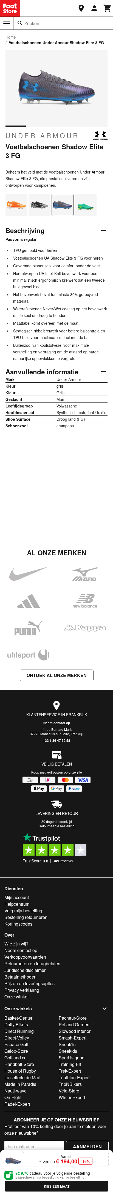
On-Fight (12, 1097)
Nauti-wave (15, 1091)
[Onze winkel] (81, 8)
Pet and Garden (74, 1024)
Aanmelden (87, 1146)
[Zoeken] (20, 23)
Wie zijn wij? (16, 943)
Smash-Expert (72, 1038)
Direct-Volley (16, 1038)
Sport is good (71, 1057)
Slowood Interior (75, 1031)
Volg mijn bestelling (23, 910)
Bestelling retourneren (25, 917)
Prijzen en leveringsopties (29, 983)
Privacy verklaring (21, 990)
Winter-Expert (72, 1097)
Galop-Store (16, 1051)
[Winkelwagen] (107, 8)
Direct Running (19, 1031)
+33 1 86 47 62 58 (56, 740)
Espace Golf (16, 1044)
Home (10, 37)
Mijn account (16, 897)
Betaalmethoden (20, 977)
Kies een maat (56, 1186)
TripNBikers (70, 1084)
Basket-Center (18, 1018)
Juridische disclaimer (25, 970)
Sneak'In (67, 1044)
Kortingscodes (18, 924)
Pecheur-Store (73, 1018)
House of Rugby (20, 1071)
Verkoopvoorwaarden (25, 957)
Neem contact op (56, 723)
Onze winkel (16, 996)
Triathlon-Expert (74, 1077)
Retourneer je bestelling (57, 825)
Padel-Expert (17, 1104)
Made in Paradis (20, 1084)
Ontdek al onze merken (57, 675)
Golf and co (15, 1057)
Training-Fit (70, 1064)
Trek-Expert (70, 1071)
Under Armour (42, 135)
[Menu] (6, 23)
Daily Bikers (16, 1024)
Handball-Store (19, 1064)
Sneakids (68, 1051)
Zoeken (31, 23)
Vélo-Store (69, 1091)
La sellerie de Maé (22, 1077)
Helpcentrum (16, 904)
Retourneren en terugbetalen (32, 963)
